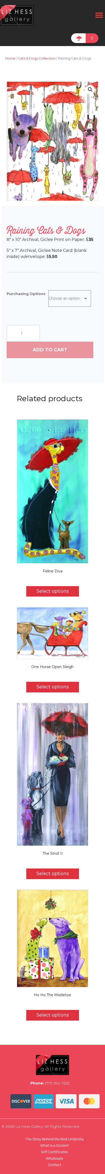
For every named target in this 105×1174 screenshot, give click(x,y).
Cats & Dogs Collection (37, 58)
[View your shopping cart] (78, 38)
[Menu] (99, 15)
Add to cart (50, 350)
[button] (90, 89)
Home (10, 58)
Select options (52, 591)
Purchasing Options (26, 294)
